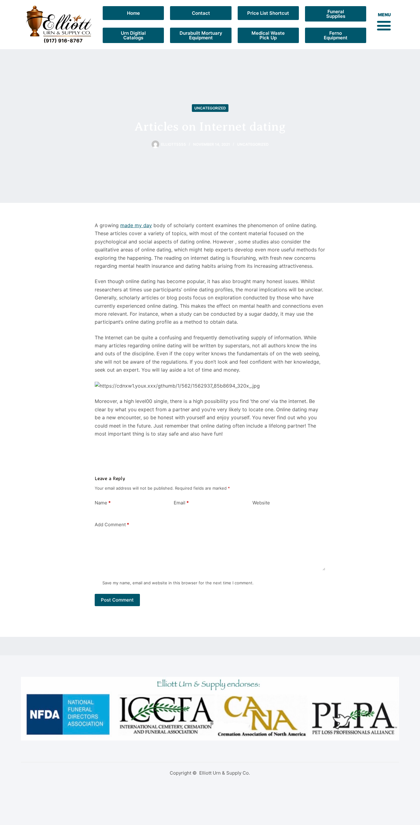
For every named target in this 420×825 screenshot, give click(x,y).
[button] (383, 25)
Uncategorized (210, 108)
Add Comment (112, 524)
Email (181, 503)
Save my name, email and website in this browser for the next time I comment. (178, 582)
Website (261, 503)
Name (103, 503)
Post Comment (117, 600)
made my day (136, 225)
